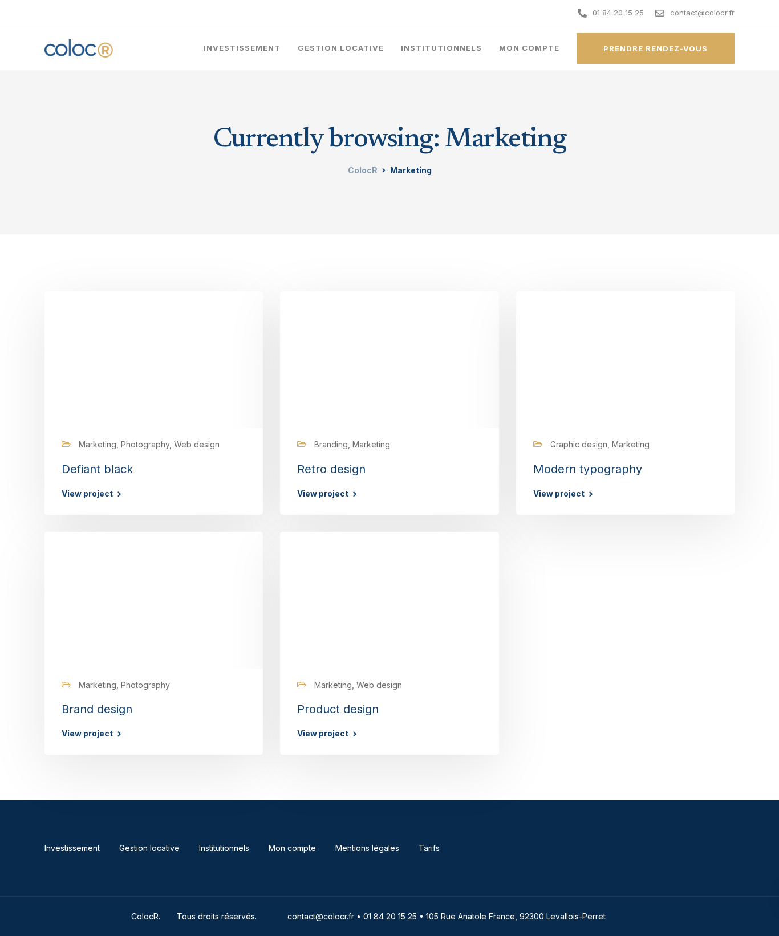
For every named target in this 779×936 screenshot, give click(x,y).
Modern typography (587, 469)
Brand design (97, 709)
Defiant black (97, 469)
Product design (338, 709)
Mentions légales (367, 848)
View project (87, 494)
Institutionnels (441, 47)
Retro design (331, 469)
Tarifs (429, 848)
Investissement (242, 47)
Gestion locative (341, 47)
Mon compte (529, 47)
